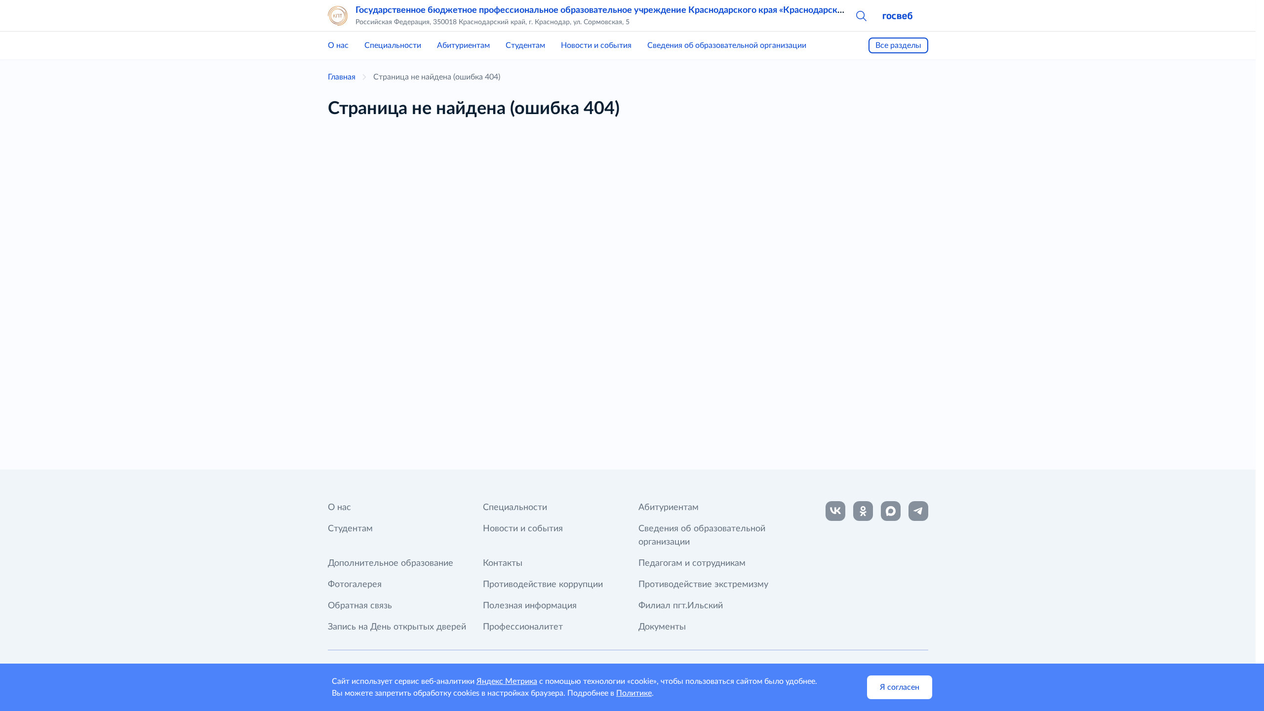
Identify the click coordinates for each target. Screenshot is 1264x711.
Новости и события (596, 45)
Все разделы (898, 45)
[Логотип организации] (338, 16)
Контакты (502, 563)
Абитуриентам (463, 45)
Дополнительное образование (390, 563)
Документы (662, 627)
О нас (338, 45)
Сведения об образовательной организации (726, 45)
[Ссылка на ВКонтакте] (835, 511)
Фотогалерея (355, 584)
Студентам (525, 45)
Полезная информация (530, 605)
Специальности (392, 45)
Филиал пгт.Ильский (680, 605)
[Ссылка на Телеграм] (918, 511)
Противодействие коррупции (543, 584)
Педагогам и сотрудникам (692, 563)
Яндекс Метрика (506, 681)
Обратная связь (360, 605)
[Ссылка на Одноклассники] (863, 511)
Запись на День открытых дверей (397, 627)
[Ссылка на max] (891, 511)
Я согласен (899, 687)
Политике (634, 693)
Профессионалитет (523, 627)
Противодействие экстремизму (703, 584)
